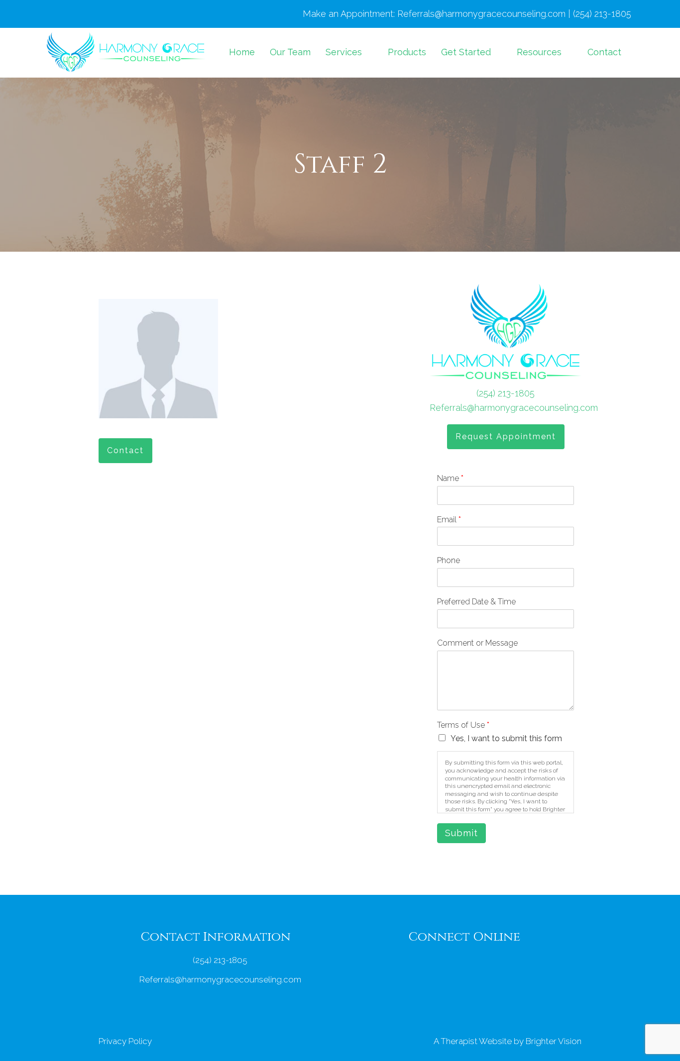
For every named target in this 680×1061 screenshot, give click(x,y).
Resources (539, 52)
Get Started (466, 52)
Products (407, 52)
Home (242, 52)
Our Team (290, 52)
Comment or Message (477, 643)
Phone (448, 560)
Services (344, 52)
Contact (604, 52)
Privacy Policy (125, 1041)
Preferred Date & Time (476, 601)
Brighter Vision (553, 1041)
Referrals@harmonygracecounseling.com (514, 407)
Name (450, 478)
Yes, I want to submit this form (506, 738)
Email (449, 519)
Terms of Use (463, 725)
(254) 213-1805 (505, 393)
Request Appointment (505, 436)
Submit (461, 833)
